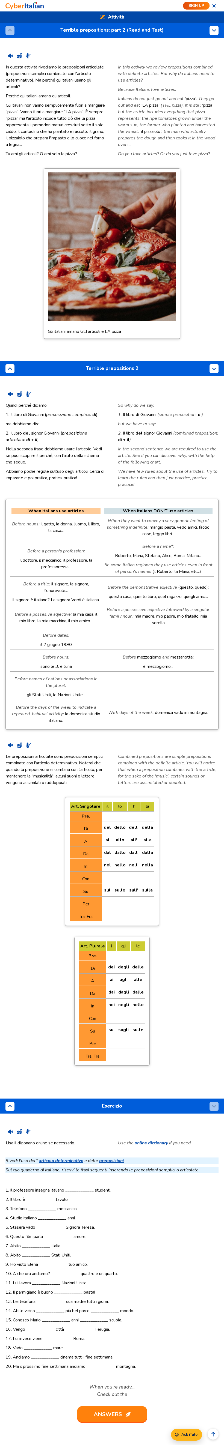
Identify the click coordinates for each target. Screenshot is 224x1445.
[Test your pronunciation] (28, 55)
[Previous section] (9, 368)
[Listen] (10, 55)
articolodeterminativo (61, 1161)
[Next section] (214, 30)
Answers (108, 1414)
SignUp (196, 5)
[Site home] (24, 6)
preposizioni (111, 1161)
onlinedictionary (151, 1143)
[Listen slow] (19, 55)
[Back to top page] (213, 1434)
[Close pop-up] (214, 5)
